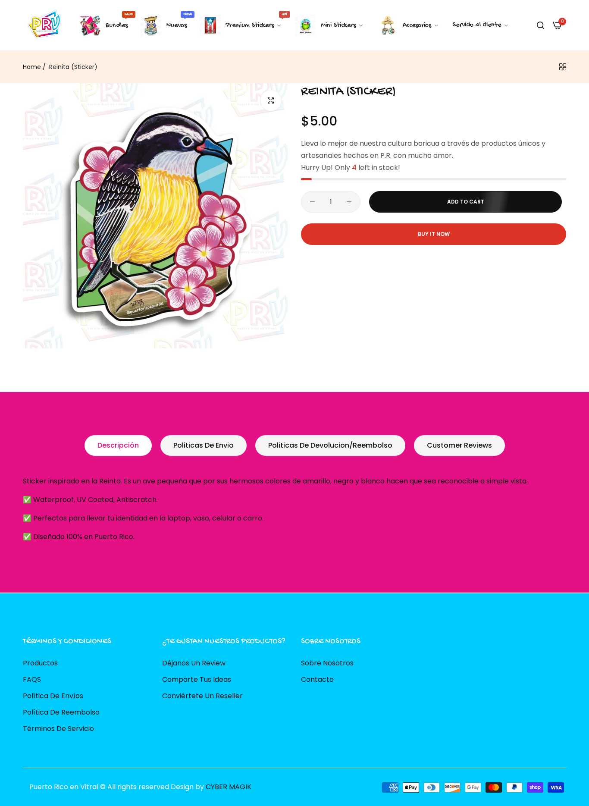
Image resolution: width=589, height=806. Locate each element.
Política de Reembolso (61, 712)
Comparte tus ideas (196, 679)
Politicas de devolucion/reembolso (330, 445)
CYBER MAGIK (228, 787)
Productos (40, 663)
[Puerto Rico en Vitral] (43, 25)
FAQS (32, 679)
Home (32, 67)
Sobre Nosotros (327, 663)
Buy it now (434, 234)
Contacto (317, 679)
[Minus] (312, 201)
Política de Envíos (53, 696)
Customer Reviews (459, 445)
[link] (481, 25)
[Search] (540, 25)
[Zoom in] (271, 100)
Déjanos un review (194, 663)
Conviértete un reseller (202, 696)
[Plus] (349, 201)
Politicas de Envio (203, 445)
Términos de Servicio (58, 729)
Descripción (118, 445)
